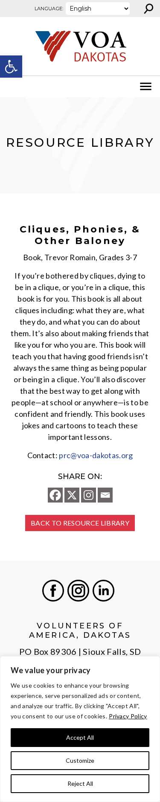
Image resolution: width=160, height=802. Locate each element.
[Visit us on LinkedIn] (103, 591)
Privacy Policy (128, 716)
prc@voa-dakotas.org (96, 455)
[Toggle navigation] (12, 86)
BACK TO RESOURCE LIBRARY (80, 523)
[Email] (105, 495)
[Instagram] (88, 495)
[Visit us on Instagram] (78, 591)
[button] (11, 66)
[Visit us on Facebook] (53, 591)
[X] (71, 495)
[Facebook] (55, 495)
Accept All (80, 737)
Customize (80, 760)
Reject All (80, 783)
